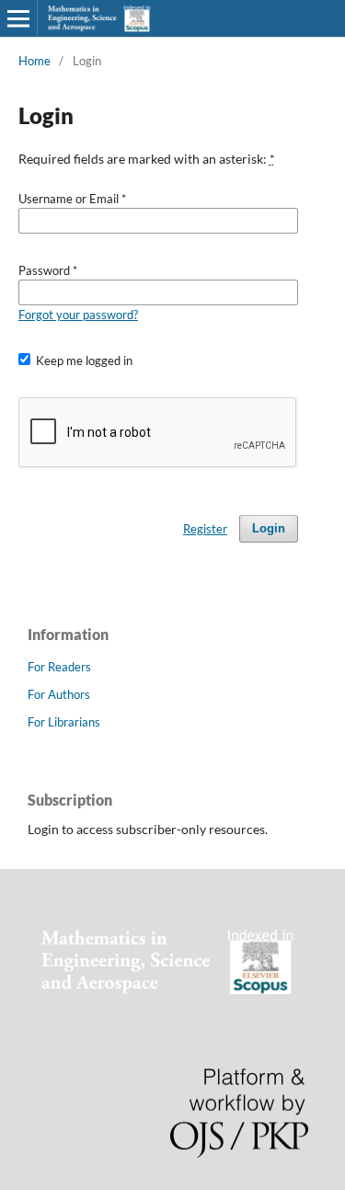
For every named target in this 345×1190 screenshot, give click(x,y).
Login (268, 528)
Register (205, 528)
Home (34, 60)
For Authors (59, 694)
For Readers (59, 666)
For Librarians (64, 722)
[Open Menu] (18, 18)
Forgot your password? (78, 314)
